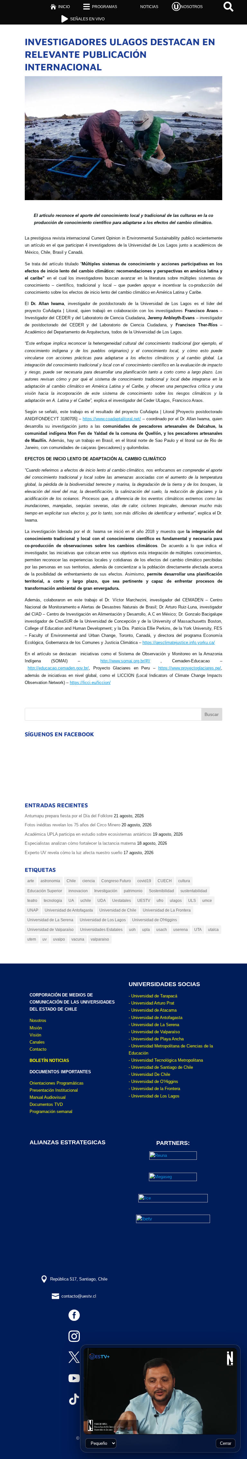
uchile (85, 900)
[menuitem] (60, 6)
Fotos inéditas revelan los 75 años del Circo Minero (72, 824)
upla (146, 929)
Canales (37, 1042)
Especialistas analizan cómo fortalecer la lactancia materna (80, 843)
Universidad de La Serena (50, 920)
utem (31, 939)
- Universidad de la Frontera (154, 1088)
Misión (36, 1027)
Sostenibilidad (161, 891)
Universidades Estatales (101, 929)
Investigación (105, 891)
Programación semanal (51, 1111)
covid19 (144, 881)
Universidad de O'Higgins (154, 920)
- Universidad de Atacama (153, 1010)
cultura (184, 881)
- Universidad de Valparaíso (154, 1031)
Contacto (38, 1049)
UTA (198, 929)
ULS (192, 900)
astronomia (50, 881)
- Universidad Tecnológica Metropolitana (166, 1060)
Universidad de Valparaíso (50, 929)
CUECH (165, 881)
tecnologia (53, 900)
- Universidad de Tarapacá (153, 996)
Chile (71, 881)
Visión (35, 1035)
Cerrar (225, 1443)
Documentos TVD (46, 1104)
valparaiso (100, 939)
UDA (101, 900)
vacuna (77, 939)
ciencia (88, 881)
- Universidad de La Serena (154, 1024)
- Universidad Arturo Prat (151, 1003)
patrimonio (133, 891)
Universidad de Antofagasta (69, 910)
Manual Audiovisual (48, 1097)
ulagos (176, 900)
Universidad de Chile (117, 910)
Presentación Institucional (54, 1090)
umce (207, 900)
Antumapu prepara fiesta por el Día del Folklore (69, 815)
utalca (213, 929)
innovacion (78, 891)
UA (71, 900)
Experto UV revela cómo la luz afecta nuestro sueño (73, 852)
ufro (160, 900)
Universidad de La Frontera (167, 910)
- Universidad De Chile (149, 1074)
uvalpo (59, 939)
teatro (32, 900)
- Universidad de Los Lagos (154, 1096)
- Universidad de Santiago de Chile (161, 1067)
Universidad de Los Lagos (103, 920)
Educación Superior (44, 891)
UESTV (143, 900)
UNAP (32, 910)
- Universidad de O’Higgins (153, 1081)
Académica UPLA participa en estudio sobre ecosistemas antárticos (88, 834)
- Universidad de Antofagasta (155, 1017)
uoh (132, 929)
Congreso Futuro (116, 881)
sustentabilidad (193, 891)
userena (180, 929)
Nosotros (38, 1020)
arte (30, 881)
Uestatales (121, 900)
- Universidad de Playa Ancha (156, 1038)
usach (161, 929)
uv (44, 939)
